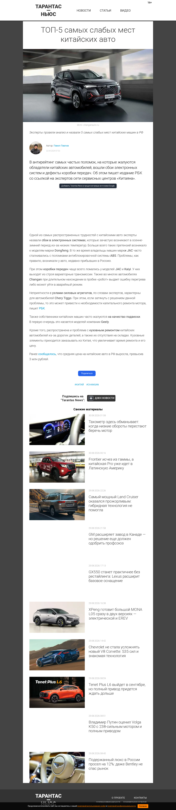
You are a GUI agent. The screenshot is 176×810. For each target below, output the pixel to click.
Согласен (143, 806)
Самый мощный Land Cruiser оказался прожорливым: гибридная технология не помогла (113, 503)
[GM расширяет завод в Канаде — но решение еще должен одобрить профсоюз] (57, 542)
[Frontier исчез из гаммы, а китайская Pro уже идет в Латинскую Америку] (57, 467)
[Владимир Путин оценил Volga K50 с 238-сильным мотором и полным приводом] (57, 729)
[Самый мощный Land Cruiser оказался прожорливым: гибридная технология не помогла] (57, 504)
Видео (125, 10)
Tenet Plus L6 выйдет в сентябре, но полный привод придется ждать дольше (117, 689)
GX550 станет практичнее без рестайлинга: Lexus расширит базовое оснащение (114, 576)
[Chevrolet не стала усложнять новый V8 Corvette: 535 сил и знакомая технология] (57, 654)
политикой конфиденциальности (121, 806)
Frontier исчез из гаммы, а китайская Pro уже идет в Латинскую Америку (111, 463)
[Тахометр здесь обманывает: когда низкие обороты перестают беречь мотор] (57, 429)
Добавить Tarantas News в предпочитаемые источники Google (88, 186)
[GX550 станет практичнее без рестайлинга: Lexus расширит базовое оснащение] (57, 579)
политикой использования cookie (91, 806)
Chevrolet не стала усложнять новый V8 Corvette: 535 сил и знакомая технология (114, 651)
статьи (105, 10)
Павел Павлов (61, 145)
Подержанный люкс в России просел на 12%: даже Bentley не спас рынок (116, 764)
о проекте (118, 798)
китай (80, 384)
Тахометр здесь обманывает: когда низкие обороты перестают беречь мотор (117, 426)
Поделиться (87, 373)
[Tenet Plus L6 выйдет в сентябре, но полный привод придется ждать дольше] (57, 692)
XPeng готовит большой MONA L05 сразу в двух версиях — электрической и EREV (115, 613)
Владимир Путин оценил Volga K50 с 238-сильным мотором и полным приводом (115, 726)
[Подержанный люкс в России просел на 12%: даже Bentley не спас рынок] (57, 767)
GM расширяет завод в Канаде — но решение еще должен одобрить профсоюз (117, 538)
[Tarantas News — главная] (48, 10)
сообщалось (47, 354)
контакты (140, 798)
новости (84, 10)
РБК (42, 308)
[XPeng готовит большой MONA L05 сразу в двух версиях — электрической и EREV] (57, 617)
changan (93, 384)
